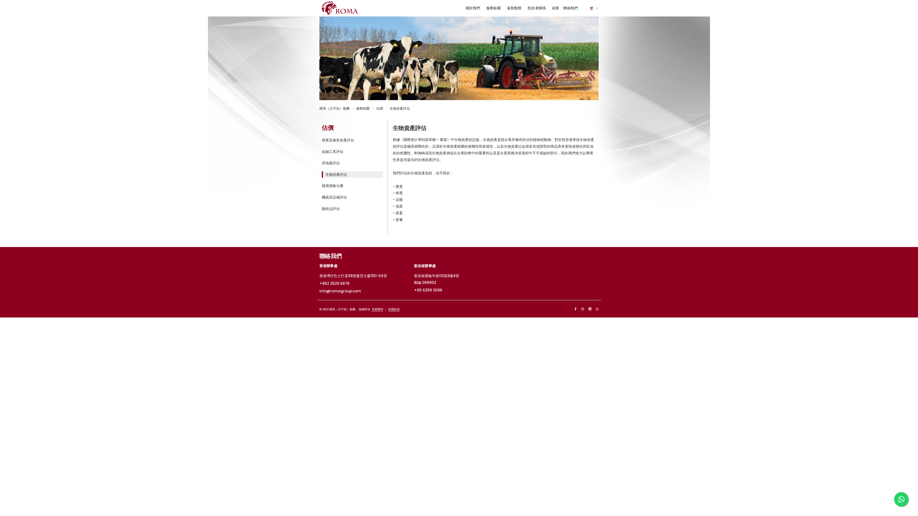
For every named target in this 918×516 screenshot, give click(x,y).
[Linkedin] (590, 309)
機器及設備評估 (334, 197)
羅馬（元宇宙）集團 (334, 108)
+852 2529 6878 (334, 283)
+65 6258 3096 (428, 290)
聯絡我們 (570, 8)
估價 (379, 108)
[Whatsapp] (597, 309)
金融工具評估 (332, 151)
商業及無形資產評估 (338, 140)
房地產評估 (331, 163)
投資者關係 (537, 8)
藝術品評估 (331, 208)
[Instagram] (582, 309)
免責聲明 (377, 309)
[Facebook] (575, 309)
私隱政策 (394, 309)
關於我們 (473, 8)
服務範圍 (493, 8)
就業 (555, 8)
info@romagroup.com (340, 291)
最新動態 (514, 8)
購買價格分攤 (332, 185)
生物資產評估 (400, 108)
